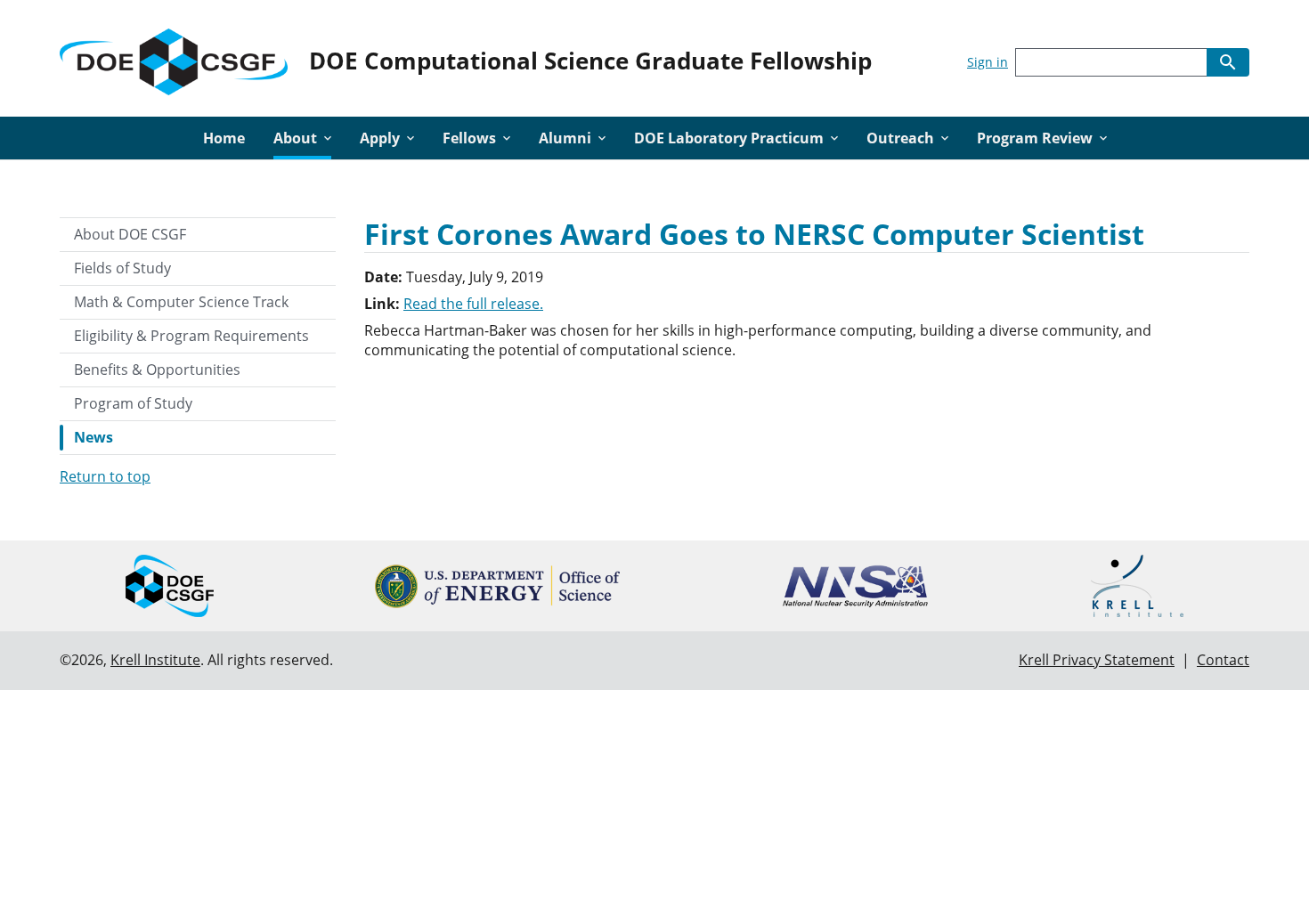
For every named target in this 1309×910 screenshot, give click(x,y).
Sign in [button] (987, 61)
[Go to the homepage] (174, 58)
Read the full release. (473, 303)
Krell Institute (155, 660)
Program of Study (133, 403)
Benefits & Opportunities (157, 369)
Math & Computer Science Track (181, 302)
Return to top (105, 476)
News (93, 437)
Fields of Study (122, 268)
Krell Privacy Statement (1097, 660)
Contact (1223, 660)
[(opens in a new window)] (497, 586)
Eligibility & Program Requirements (191, 335)
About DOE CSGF (130, 234)
